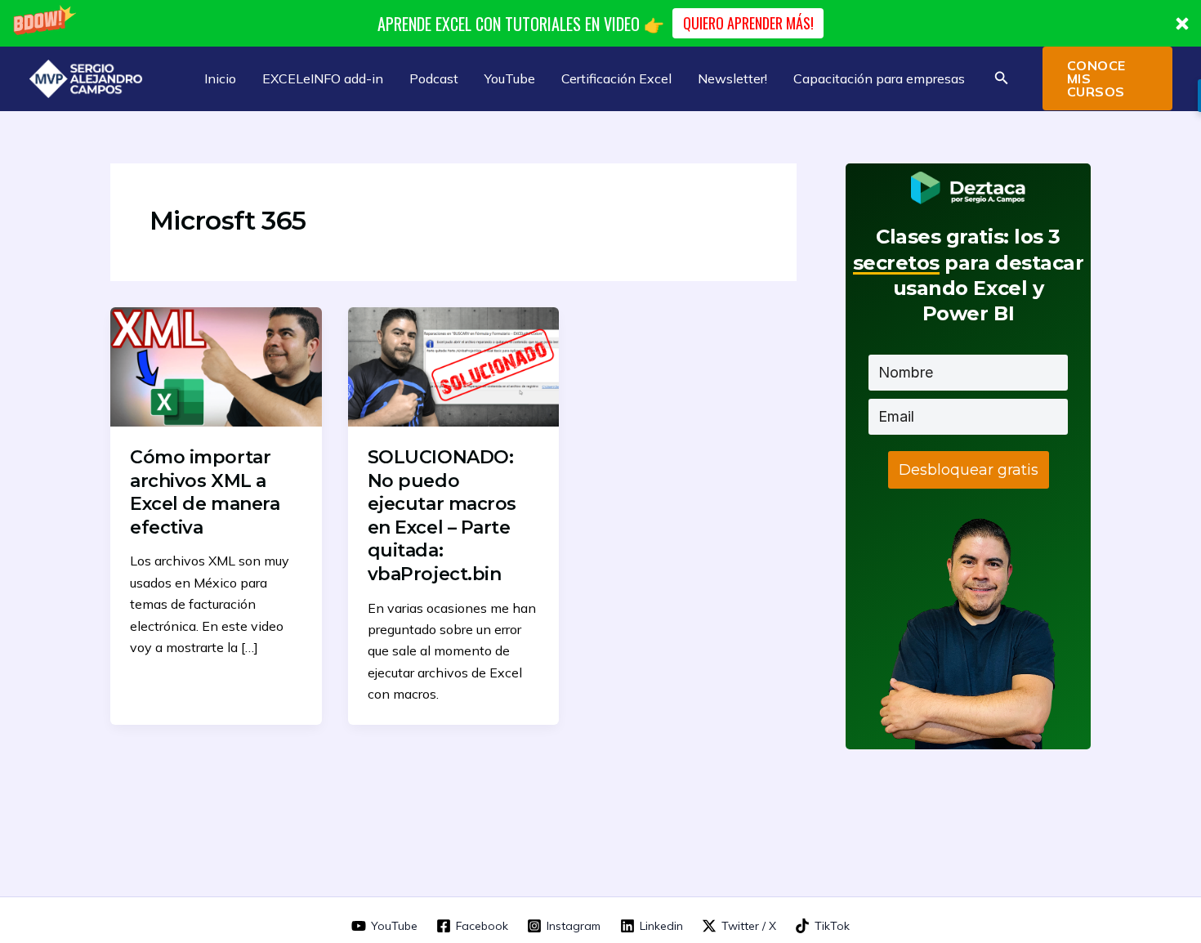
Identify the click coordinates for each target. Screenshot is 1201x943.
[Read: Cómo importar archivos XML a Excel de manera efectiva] (216, 365)
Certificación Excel (616, 78)
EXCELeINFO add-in (322, 78)
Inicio (220, 78)
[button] (600, 23)
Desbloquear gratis (968, 470)
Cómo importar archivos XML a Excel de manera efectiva (204, 492)
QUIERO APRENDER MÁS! (748, 23)
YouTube (509, 78)
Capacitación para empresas (879, 78)
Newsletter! (732, 78)
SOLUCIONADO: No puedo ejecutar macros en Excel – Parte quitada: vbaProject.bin (442, 515)
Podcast (433, 78)
